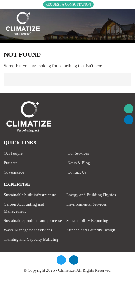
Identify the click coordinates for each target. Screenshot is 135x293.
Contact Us (77, 172)
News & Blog (79, 162)
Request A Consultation (68, 4)
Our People (13, 153)
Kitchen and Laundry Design (90, 230)
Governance (14, 172)
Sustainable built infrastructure (30, 194)
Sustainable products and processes (33, 220)
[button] (128, 108)
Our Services (78, 153)
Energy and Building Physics (91, 194)
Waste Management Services (28, 230)
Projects (10, 162)
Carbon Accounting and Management (24, 207)
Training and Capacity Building (31, 239)
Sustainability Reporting (87, 220)
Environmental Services (86, 204)
